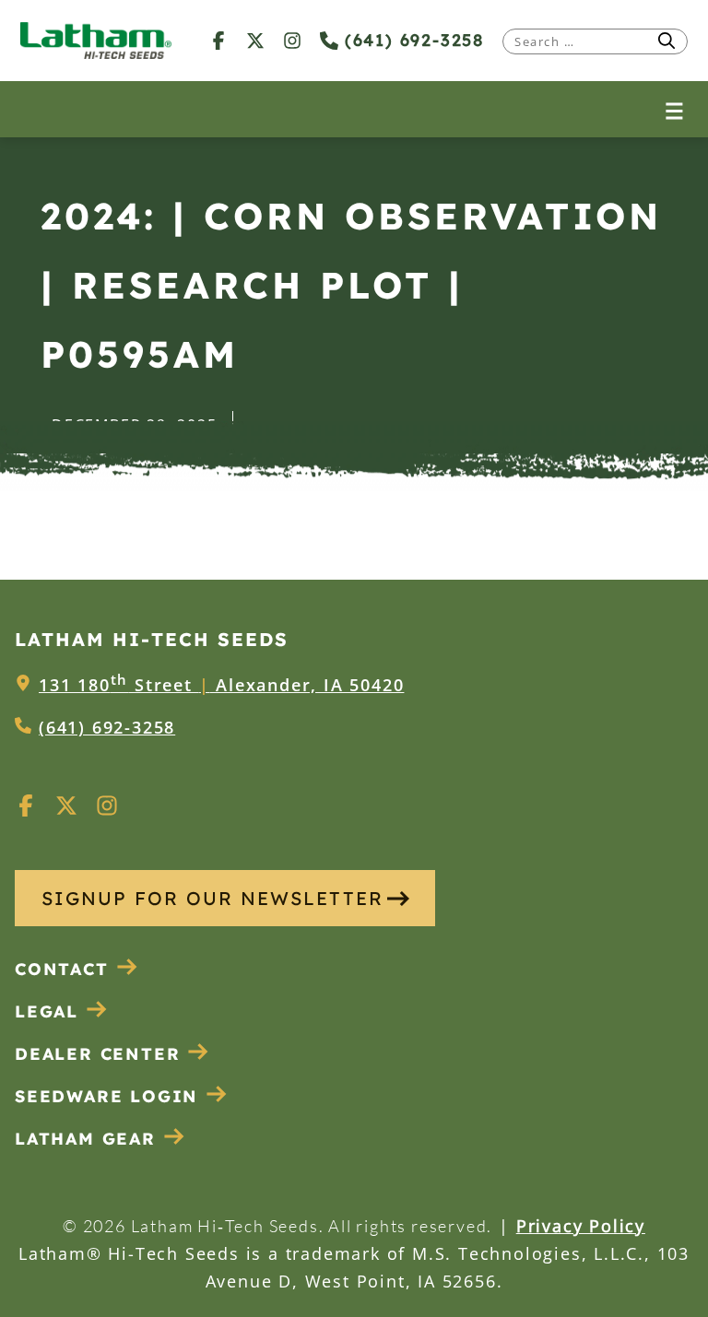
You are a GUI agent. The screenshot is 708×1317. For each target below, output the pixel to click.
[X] (255, 40)
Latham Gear (85, 1138)
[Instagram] (292, 40)
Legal (46, 1011)
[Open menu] (674, 109)
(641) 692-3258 (411, 40)
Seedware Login (106, 1096)
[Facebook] (218, 40)
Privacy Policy (580, 1226)
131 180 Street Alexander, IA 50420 (221, 685)
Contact (62, 969)
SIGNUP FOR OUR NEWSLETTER (212, 898)
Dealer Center (97, 1053)
